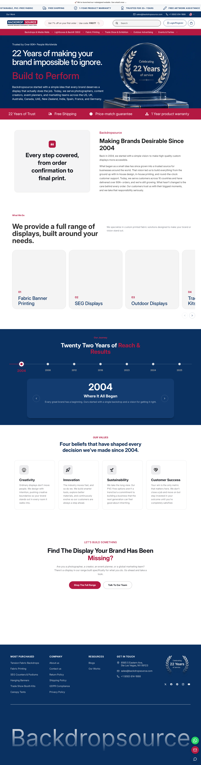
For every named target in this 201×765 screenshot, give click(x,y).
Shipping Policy (58, 680)
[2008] (48, 364)
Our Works (94, 668)
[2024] (153, 364)
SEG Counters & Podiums (24, 674)
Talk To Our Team (117, 585)
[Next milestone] (164, 398)
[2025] (179, 364)
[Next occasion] (192, 315)
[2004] (21, 364)
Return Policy (56, 674)
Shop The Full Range (85, 585)
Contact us (55, 668)
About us (54, 662)
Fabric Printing (18, 668)
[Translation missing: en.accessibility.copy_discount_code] (98, 23)
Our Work (10, 14)
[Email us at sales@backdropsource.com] (195, 750)
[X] (165, 684)
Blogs (92, 662)
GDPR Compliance (59, 686)
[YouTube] (189, 684)
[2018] (100, 364)
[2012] (74, 364)
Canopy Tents (18, 691)
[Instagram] (183, 684)
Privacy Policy (57, 691)
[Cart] (191, 23)
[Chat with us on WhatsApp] (195, 740)
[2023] (127, 364)
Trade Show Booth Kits (22, 686)
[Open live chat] (195, 759)
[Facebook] (171, 684)
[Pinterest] (177, 684)
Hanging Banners (19, 680)
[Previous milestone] (36, 398)
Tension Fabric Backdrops (24, 662)
